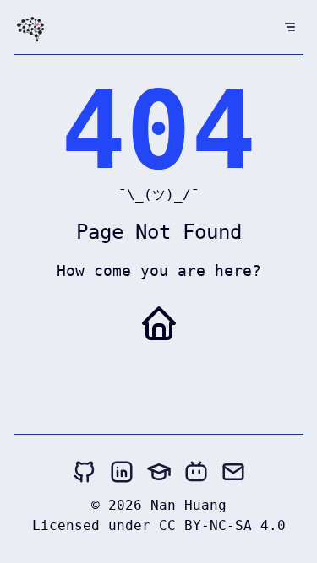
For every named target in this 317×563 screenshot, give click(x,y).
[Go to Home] (159, 323)
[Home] (30, 30)
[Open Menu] (289, 27)
